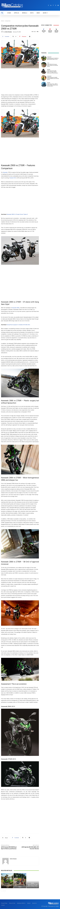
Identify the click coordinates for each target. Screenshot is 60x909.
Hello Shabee (8, 31)
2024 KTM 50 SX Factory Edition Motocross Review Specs (20, 885)
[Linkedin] (51, 5)
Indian (32, 883)
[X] (55, 5)
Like (44, 29)
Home (2, 21)
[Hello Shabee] (2, 32)
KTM (20, 883)
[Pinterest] (53, 5)
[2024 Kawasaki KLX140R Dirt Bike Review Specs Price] (7, 880)
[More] (29, 36)
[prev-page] (2, 891)
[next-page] (5, 891)
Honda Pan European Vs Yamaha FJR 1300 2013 (18, 324)
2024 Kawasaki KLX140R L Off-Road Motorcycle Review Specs (53, 78)
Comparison (7, 21)
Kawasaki (5, 172)
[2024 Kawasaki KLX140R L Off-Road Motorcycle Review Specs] (43, 77)
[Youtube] (58, 5)
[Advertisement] (20, 81)
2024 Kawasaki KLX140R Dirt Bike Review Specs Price (7, 885)
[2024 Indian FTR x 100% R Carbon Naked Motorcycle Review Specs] (43, 84)
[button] (2, 13)
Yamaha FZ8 (12, 177)
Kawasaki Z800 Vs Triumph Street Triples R (17, 214)
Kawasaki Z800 (15, 307)
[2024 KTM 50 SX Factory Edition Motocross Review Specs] (20, 880)
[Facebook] (48, 5)
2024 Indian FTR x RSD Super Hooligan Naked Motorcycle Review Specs (32, 885)
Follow (50, 29)
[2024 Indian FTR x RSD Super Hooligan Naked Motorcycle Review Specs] (32, 880)
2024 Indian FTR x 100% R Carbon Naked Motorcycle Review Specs (52, 85)
